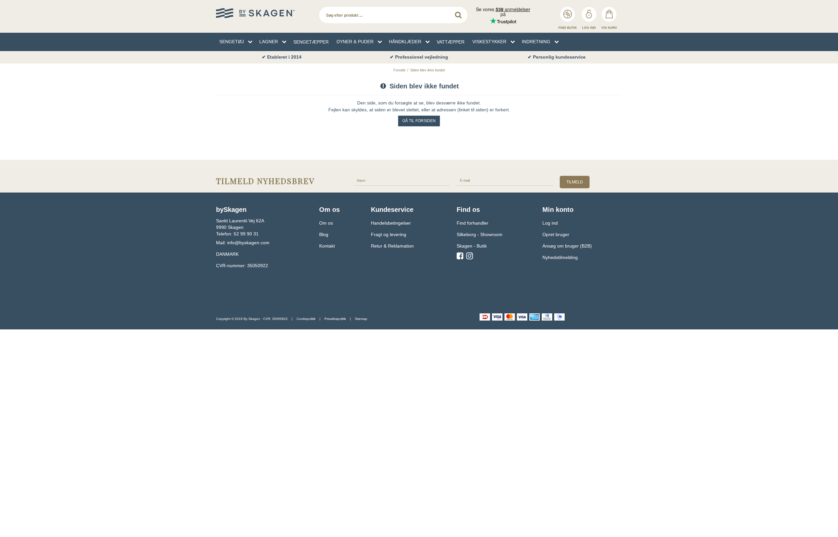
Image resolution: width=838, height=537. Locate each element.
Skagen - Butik (472, 246)
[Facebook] (460, 257)
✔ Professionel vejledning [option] (419, 57)
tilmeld (574, 182)
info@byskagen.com (248, 242)
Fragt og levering (388, 234)
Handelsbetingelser (391, 223)
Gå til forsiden (419, 121)
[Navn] (402, 180)
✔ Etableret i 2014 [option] (281, 57)
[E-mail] (505, 180)
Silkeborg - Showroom (479, 234)
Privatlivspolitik (335, 319)
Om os (326, 223)
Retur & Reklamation (392, 246)
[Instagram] (469, 257)
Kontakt (327, 246)
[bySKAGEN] (264, 13)
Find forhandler (472, 223)
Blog (323, 234)
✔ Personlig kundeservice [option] (557, 57)
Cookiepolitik (306, 319)
